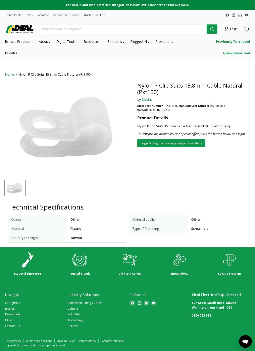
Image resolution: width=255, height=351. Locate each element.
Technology (75, 320)
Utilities (72, 326)
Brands (10, 308)
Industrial (73, 314)
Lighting (72, 308)
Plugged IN (139, 41)
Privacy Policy (13, 341)
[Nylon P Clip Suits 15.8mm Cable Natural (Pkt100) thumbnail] (15, 188)
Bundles (11, 53)
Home (9, 74)
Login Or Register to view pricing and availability (171, 143)
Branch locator (14, 15)
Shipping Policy (66, 341)
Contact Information (113, 341)
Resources (92, 41)
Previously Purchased (233, 41)
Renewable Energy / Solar (85, 303)
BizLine (147, 99)
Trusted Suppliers (94, 15)
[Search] (212, 29)
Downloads (12, 314)
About (44, 41)
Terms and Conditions (39, 341)
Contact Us (12, 326)
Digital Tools (66, 41)
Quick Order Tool (236, 53)
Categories (12, 303)
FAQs (29, 15)
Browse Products (18, 41)
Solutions (115, 41)
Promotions (164, 41)
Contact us (43, 15)
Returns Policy (87, 341)
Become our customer (66, 15)
